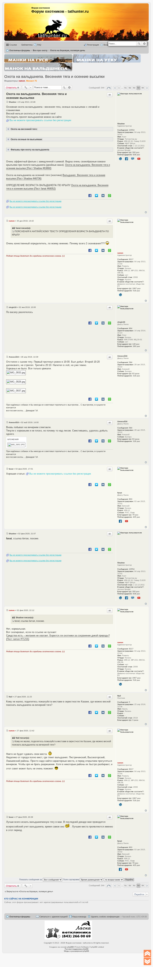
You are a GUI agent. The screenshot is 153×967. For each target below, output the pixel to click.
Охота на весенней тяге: (24, 129)
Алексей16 (122, 356)
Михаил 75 (31, 81)
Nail (119, 696)
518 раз (136, 291)
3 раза (135, 720)
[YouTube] (139, 159)
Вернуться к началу (146, 212)
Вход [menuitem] (106, 45)
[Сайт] (120, 159)
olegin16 (121, 322)
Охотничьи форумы (19, 916)
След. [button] (147, 88)
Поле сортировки (71, 879)
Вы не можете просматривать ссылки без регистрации (40, 120)
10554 (132, 130)
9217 (131, 259)
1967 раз (136, 288)
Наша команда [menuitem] (79, 916)
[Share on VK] (103, 195)
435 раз (136, 517)
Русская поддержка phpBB (76, 949)
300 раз (135, 152)
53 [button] (134, 88)
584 (130, 362)
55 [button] (143, 88)
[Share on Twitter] (96, 195)
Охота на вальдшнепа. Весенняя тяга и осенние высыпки (54, 76)
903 (130, 499)
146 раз (135, 344)
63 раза (135, 373)
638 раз (136, 155)
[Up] (147, 953)
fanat (119, 493)
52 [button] (130, 88)
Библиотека (26, 45)
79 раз (135, 515)
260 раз (136, 346)
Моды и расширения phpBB (76, 951)
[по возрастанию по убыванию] (114, 879)
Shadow (121, 124)
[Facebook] (127, 159)
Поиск (139, 43)
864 (130, 328)
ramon (22, 81)
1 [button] (119, 88)
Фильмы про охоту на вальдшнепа (29, 149)
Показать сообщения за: (31, 879)
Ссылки (13, 45)
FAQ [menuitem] (39, 45)
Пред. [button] (115, 88)
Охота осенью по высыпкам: (26, 139)
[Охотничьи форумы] (47, 20)
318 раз (136, 376)
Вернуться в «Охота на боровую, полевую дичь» (30, 891)
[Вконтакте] (133, 159)
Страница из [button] (109, 88)
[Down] (147, 961)
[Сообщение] (7, 102)
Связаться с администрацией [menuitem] (53, 916)
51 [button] (125, 88)
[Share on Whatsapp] (110, 195)
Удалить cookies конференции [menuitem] (105, 916)
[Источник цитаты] (13, 231)
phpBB (70, 947)
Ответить (11, 87)
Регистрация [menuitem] (93, 45)
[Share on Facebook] (90, 195)
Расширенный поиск (144, 43)
